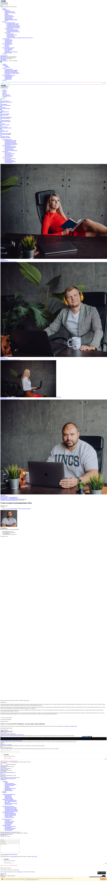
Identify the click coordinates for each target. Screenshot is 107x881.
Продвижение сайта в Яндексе (13, 23)
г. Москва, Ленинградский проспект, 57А (8, 778)
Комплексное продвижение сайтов (11, 72)
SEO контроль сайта (9, 823)
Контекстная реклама (9, 28)
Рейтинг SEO (23, 499)
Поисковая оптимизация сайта (10, 800)
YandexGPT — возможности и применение (8, 737)
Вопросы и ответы (8, 17)
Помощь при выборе (7, 157)
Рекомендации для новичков (8, 799)
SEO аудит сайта (10, 33)
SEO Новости (7, 44)
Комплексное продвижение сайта (13, 27)
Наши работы (7, 10)
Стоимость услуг (6, 38)
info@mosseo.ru (3, 58)
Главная (4, 8)
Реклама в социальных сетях (10, 815)
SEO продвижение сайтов (10, 22)
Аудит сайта (7, 74)
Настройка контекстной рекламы (13, 31)
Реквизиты (7, 14)
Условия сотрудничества (9, 11)
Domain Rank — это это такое (6, 744)
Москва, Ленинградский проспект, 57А (7, 772)
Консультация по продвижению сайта (12, 73)
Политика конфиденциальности (6, 834)
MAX (1, 59)
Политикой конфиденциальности (11, 854)
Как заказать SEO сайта (9, 829)
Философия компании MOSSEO (11, 19)
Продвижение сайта (9, 69)
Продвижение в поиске (7, 139)
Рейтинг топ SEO (8, 52)
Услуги (4, 21)
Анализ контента (8, 824)
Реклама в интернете (7, 145)
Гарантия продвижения (9, 783)
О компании (5, 9)
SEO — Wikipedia (6, 94)
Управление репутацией (9, 817)
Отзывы (6, 13)
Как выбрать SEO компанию (10, 828)
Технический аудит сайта (12, 34)
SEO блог (7, 45)
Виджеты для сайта (8, 816)
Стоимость (5, 92)
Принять (103, 879)
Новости (6, 20)
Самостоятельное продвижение (9, 47)
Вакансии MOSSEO (9, 15)
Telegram (4, 59)
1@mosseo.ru (19, 871)
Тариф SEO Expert (8, 42)
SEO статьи (7, 46)
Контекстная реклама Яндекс (12, 29)
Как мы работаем (8, 827)
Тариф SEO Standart (8, 40)
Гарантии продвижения (9, 16)
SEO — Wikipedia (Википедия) (11, 801)
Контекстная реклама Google (12, 30)
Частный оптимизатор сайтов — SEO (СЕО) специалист (11, 740)
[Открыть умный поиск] (104, 83)
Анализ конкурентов (11, 36)
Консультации (7, 32)
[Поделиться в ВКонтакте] (3, 731)
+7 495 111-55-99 (3, 762)
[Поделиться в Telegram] (1, 731)
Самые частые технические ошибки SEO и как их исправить (12, 734)
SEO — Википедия (8, 49)
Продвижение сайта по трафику (13, 26)
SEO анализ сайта (10, 35)
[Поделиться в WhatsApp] (2, 731)
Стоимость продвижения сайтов (9, 75)
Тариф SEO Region (8, 39)
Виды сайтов (7, 50)
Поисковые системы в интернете (11, 51)
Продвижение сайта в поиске (8, 806)
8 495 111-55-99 (3, 6)
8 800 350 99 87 (3, 56)
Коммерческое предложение (10, 12)
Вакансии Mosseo (8, 789)
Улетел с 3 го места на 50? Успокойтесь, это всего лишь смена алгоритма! (17, 508)
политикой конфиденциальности (31, 879)
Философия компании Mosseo (10, 784)
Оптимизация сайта (8, 48)
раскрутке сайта (74, 726)
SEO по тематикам (8, 830)
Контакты (4, 53)
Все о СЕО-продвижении (7, 43)
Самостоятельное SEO (7, 95)
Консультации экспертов (7, 819)
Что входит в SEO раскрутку (10, 826)
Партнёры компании (9, 18)
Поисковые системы (17, 499)
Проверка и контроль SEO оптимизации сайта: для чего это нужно (20, 37)
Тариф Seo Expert (8, 79)
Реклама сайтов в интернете (8, 812)
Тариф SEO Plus (8, 41)
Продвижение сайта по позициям (13, 25)
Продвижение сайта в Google (12, 24)
